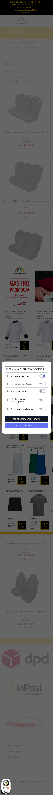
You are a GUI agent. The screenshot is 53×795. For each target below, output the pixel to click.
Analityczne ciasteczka (20, 391)
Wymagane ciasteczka (20, 376)
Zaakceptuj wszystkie (26, 425)
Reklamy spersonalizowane (22, 409)
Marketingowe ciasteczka (21, 383)
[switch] (6, 791)
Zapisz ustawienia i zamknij (26, 418)
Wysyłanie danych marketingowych (18, 400)
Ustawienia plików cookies (24, 369)
